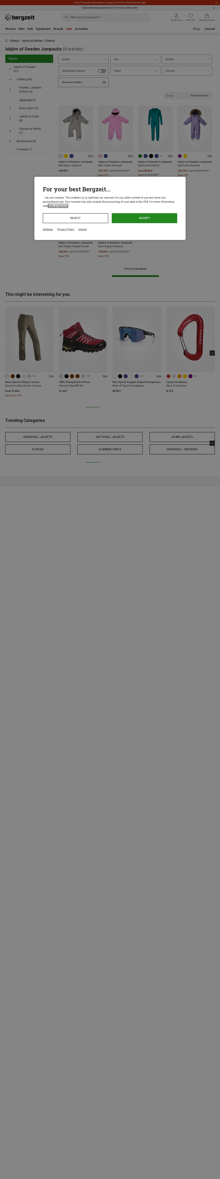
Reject (75, 218)
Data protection (58, 206)
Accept (144, 218)
